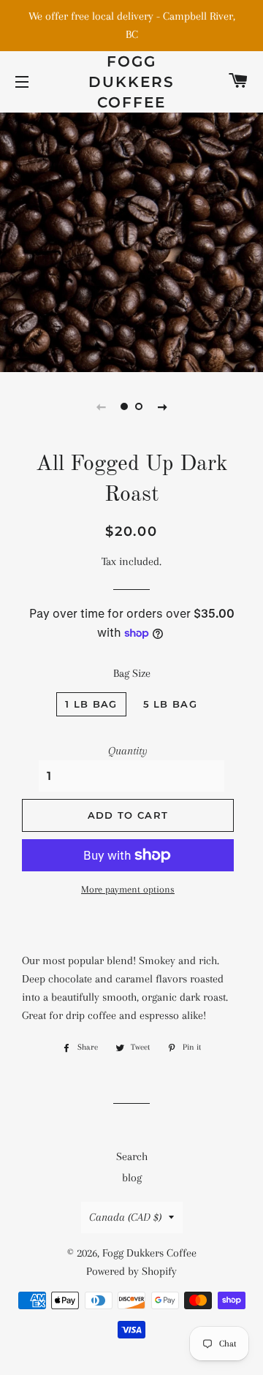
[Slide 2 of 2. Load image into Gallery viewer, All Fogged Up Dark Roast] (139, 406)
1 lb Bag (91, 704)
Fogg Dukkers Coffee (131, 82)
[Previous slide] (101, 406)
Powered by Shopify (131, 1271)
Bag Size (131, 673)
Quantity (128, 750)
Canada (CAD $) (125, 1217)
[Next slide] (162, 406)
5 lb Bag (170, 704)
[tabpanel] (131, 240)
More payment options (128, 889)
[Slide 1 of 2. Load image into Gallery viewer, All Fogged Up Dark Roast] (124, 406)
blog (132, 1177)
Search (132, 1156)
